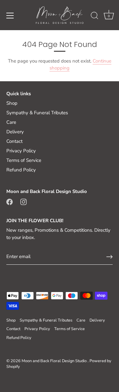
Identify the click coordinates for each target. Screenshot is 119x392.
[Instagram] (23, 201)
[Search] (95, 16)
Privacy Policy (21, 151)
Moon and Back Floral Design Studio (55, 361)
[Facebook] (9, 201)
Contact (14, 141)
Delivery (15, 132)
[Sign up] (109, 257)
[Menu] (10, 16)
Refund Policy (21, 170)
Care (11, 122)
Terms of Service (23, 160)
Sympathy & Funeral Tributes (37, 113)
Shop (11, 103)
